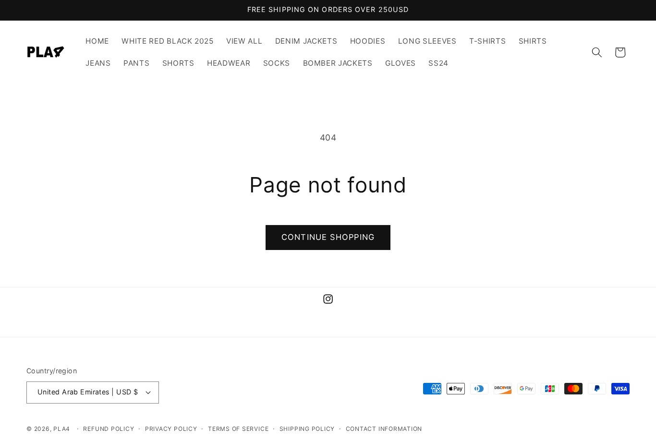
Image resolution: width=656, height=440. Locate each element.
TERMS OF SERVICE (238, 428)
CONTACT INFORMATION (384, 428)
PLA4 (61, 428)
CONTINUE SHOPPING (328, 237)
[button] (596, 52)
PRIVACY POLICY (171, 428)
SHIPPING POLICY (307, 428)
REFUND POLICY (108, 428)
